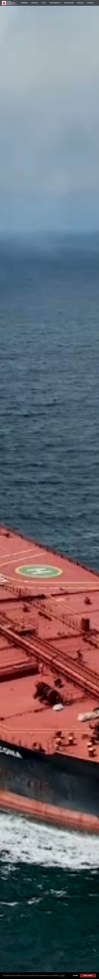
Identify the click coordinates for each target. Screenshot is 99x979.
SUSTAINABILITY (55, 3)
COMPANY (24, 3)
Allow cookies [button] (88, 975)
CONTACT (90, 3)
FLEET (44, 3)
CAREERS (80, 3)
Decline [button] (75, 975)
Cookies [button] (62, 975)
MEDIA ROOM (69, 3)
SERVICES (34, 3)
